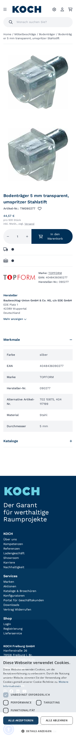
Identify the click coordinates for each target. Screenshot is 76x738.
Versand (29, 223)
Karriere (9, 562)
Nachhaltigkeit (13, 567)
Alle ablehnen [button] (57, 720)
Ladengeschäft (13, 553)
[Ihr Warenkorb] (70, 9)
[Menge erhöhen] (27, 236)
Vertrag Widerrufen (17, 609)
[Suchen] (10, 22)
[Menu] (5, 9)
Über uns (10, 539)
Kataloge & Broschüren (19, 591)
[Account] (62, 9)
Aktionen (9, 586)
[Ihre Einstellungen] (54, 9)
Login (7, 624)
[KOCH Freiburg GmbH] (27, 9)
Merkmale (11, 340)
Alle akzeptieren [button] (20, 720)
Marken (8, 581)
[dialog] (38, 697)
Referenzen (11, 548)
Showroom (11, 558)
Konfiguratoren (14, 595)
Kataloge (10, 441)
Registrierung (12, 628)
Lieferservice (12, 633)
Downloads (11, 605)
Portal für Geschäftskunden (23, 600)
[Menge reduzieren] (7, 236)
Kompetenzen (13, 544)
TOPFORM (55, 273)
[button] (38, 731)
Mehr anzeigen (13, 319)
